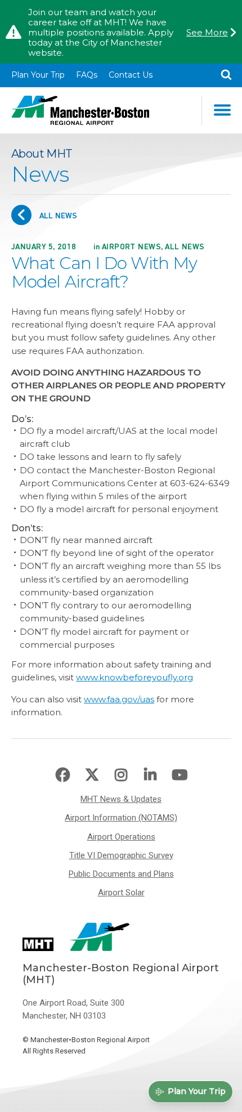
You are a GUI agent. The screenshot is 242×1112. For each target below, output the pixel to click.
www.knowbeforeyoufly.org (134, 677)
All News (57, 216)
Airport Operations (121, 837)
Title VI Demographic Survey (121, 855)
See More (207, 33)
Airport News (131, 247)
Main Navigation (221, 110)
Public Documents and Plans (121, 874)
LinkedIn (150, 774)
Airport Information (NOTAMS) (121, 818)
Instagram (121, 774)
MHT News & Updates (121, 799)
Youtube (179, 774)
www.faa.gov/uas (119, 699)
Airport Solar (121, 892)
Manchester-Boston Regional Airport (80, 110)
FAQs (86, 75)
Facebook (62, 774)
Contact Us (131, 75)
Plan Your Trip (38, 75)
